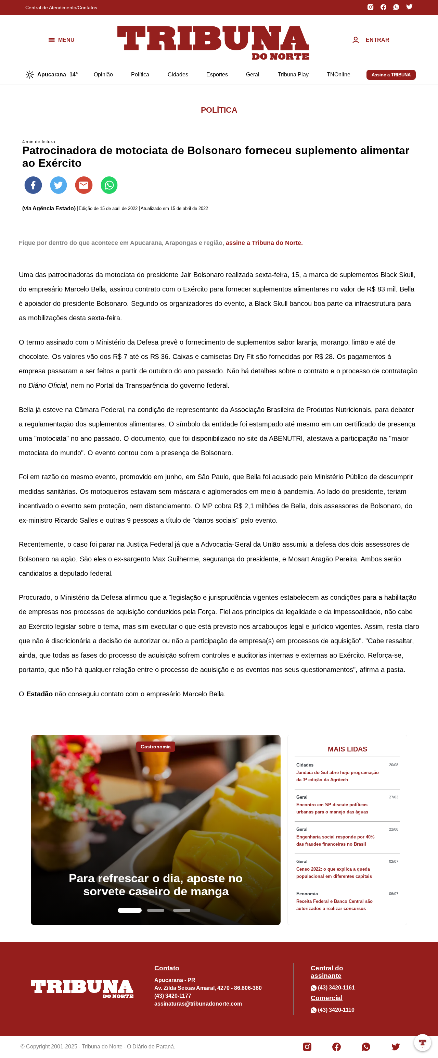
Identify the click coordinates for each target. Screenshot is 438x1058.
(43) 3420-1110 (336, 1010)
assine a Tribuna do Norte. (264, 242)
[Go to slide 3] (181, 910)
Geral (252, 74)
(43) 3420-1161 (336, 988)
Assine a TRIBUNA (391, 74)
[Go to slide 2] (155, 910)
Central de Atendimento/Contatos (61, 7)
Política (140, 74)
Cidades (178, 74)
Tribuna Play (293, 74)
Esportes (217, 74)
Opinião (103, 74)
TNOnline (338, 74)
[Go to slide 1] (130, 910)
